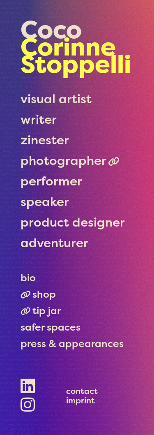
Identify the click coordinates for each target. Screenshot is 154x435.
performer (51, 181)
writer (39, 119)
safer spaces (50, 327)
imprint (80, 400)
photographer (63, 160)
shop (44, 294)
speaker (45, 201)
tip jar (46, 310)
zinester (45, 140)
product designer (73, 222)
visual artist (56, 98)
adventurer (54, 242)
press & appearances (72, 343)
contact (82, 390)
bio (28, 278)
